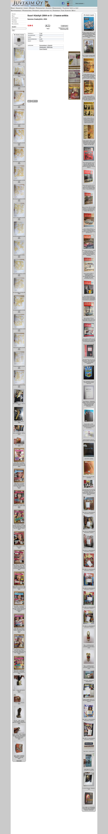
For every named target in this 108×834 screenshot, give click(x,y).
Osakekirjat (56, 10)
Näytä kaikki (19, 760)
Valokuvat (66, 8)
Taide (62, 10)
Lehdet (26, 8)
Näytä (19, 45)
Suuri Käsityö (43, 49)
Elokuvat (68, 10)
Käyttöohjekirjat (16, 10)
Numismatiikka (27, 10)
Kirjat (13, 8)
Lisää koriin (64, 26)
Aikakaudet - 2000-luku (46, 47)
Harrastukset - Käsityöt (46, 45)
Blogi (13, 16)
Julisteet (48, 8)
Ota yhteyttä (15, 24)
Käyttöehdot (15, 18)
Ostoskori (14, 20)
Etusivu (14, 14)
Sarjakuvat (19, 8)
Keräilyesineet (56, 8)
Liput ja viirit (74, 8)
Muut (73, 10)
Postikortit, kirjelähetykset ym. (42, 10)
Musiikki (32, 8)
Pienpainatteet (40, 8)
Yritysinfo (14, 22)
